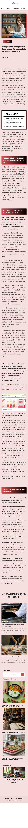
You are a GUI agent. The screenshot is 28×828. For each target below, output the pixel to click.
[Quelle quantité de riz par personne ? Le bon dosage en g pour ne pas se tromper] (14, 692)
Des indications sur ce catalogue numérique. (13, 123)
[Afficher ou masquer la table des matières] (21, 114)
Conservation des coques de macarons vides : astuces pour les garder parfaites (13, 759)
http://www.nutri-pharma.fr (10, 502)
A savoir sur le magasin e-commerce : (15, 126)
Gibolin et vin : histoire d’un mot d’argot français (13, 732)
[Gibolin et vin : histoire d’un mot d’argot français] (14, 719)
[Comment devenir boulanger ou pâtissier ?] (14, 645)
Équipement (5, 621)
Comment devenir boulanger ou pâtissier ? (11, 656)
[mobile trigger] (7, 3)
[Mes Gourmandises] (15, 3)
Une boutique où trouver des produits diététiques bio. (14, 119)
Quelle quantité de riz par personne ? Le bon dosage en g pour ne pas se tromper (12, 705)
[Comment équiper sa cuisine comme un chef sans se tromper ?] (14, 772)
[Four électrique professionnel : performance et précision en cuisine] (14, 613)
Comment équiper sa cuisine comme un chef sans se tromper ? (14, 781)
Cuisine (7, 41)
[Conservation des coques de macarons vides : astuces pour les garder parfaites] (14, 745)
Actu (3, 653)
